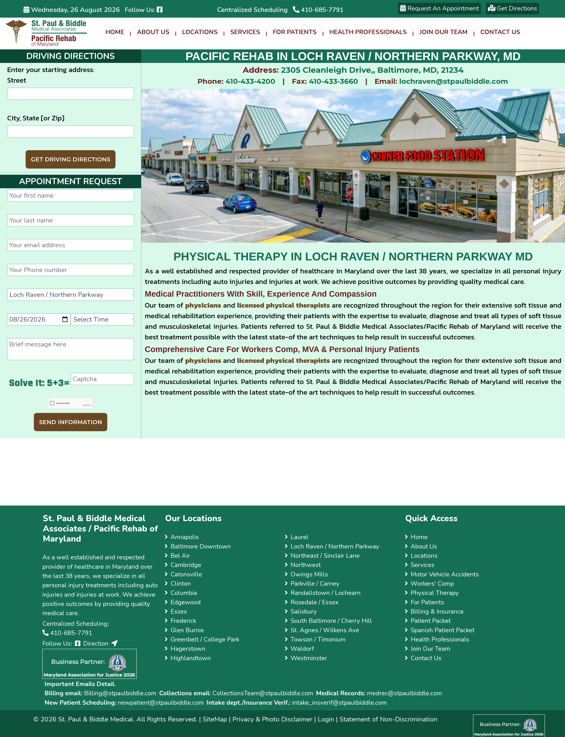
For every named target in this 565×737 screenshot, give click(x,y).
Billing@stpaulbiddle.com (119, 693)
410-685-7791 (321, 10)
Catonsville (186, 574)
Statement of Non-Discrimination (388, 719)
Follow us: (141, 10)
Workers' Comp (432, 583)
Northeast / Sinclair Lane (325, 555)
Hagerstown (188, 648)
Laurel (299, 537)
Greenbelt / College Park (205, 639)
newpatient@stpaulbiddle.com (161, 702)
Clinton (181, 583)
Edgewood (186, 602)
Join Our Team (443, 32)
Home (114, 32)
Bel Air (180, 555)
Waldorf (302, 648)
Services (245, 32)
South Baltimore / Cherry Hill (331, 620)
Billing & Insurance (437, 611)
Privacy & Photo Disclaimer (272, 719)
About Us (153, 32)
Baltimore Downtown (201, 546)
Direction (95, 643)
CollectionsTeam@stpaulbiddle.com (262, 693)
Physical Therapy (435, 593)
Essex (179, 611)
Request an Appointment (442, 8)
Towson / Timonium (318, 639)
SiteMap (215, 719)
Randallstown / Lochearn (326, 593)
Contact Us (500, 32)
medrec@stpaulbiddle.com (404, 693)
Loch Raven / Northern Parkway (335, 546)
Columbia (184, 593)
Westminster (309, 658)
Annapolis (185, 537)
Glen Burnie (187, 630)
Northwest (306, 565)
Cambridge (186, 565)
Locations (200, 32)
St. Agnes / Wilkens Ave (325, 630)
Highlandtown (191, 658)
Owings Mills (309, 574)
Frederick (183, 620)
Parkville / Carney (315, 583)
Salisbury (304, 611)
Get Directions (516, 8)
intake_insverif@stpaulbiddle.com (339, 702)
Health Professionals (368, 32)
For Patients (294, 32)
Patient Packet (431, 620)
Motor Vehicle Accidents (445, 574)
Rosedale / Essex (314, 602)
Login (326, 719)
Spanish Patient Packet (443, 630)
